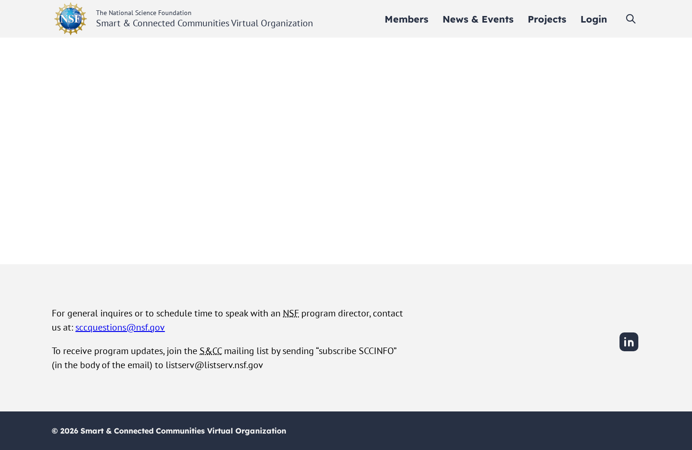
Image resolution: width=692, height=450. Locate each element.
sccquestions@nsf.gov (120, 327)
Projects (547, 19)
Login (593, 19)
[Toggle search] (630, 18)
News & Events (478, 19)
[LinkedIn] (629, 350)
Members (406, 19)
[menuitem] (406, 19)
